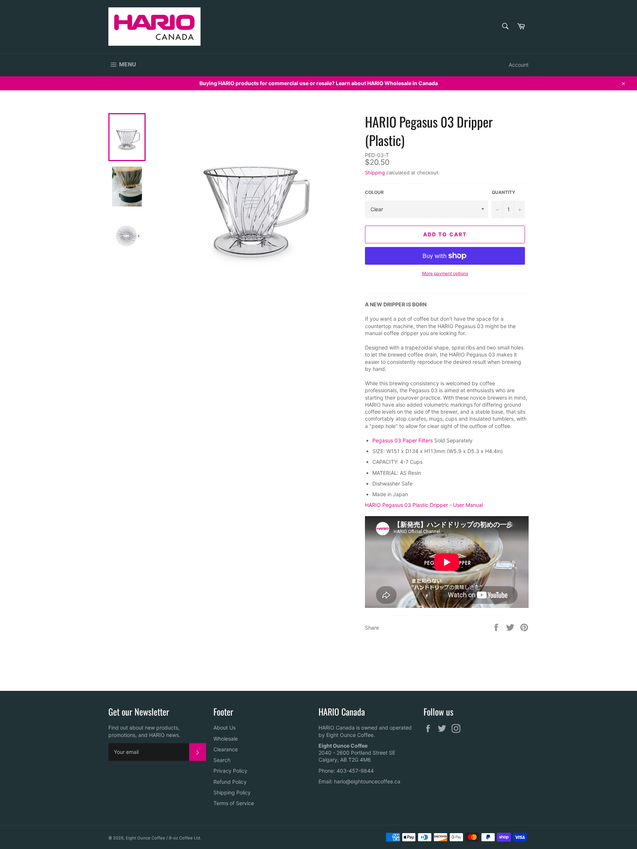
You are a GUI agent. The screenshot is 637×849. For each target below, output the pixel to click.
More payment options (445, 273)
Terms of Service (233, 803)
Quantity (503, 192)
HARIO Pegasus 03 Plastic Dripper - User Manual (424, 505)
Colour (374, 192)
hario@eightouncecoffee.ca (367, 781)
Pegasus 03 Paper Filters (402, 440)
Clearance (225, 749)
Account (519, 65)
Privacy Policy (230, 771)
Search (221, 760)
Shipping (375, 172)
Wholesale (225, 738)
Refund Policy (230, 782)
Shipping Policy (232, 792)
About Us (224, 727)
